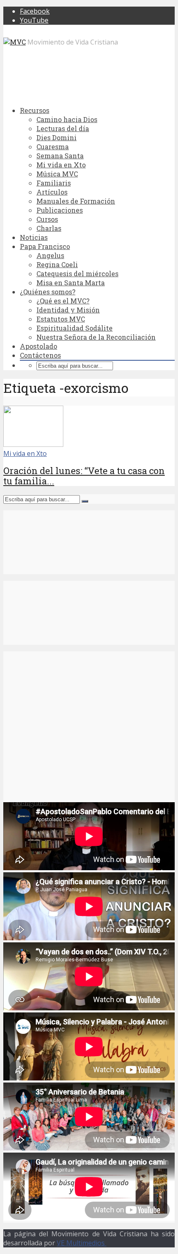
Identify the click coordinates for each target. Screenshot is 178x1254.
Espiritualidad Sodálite (74, 328)
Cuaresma (52, 146)
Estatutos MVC (60, 319)
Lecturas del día (62, 128)
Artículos (51, 192)
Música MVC (57, 173)
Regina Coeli (57, 264)
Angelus (50, 255)
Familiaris (53, 182)
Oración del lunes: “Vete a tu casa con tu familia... (84, 476)
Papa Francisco (45, 246)
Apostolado (38, 346)
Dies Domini (56, 137)
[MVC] (14, 42)
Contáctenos (40, 355)
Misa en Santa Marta (70, 282)
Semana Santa (60, 155)
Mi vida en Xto (61, 164)
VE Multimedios (81, 1242)
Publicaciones (59, 210)
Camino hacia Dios (66, 119)
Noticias (34, 237)
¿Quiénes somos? (47, 291)
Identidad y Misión (68, 309)
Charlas (48, 228)
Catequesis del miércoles (77, 273)
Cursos (47, 219)
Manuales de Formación (75, 201)
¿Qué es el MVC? (62, 300)
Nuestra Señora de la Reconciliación (96, 337)
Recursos (34, 110)
